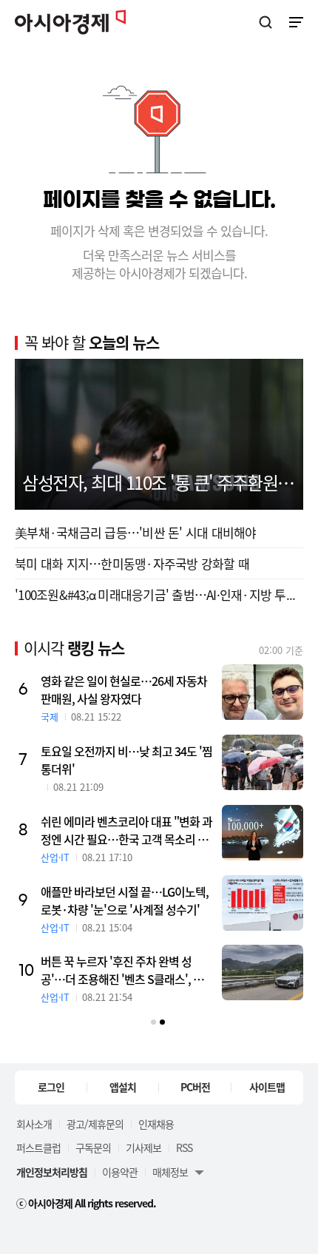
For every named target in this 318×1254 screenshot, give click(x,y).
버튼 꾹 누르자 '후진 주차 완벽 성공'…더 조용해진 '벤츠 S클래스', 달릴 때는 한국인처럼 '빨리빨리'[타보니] (127, 970)
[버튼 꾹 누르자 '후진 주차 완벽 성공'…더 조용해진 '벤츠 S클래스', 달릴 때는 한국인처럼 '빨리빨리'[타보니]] (262, 972)
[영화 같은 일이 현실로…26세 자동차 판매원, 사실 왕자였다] (262, 692)
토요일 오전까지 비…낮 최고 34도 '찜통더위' (126, 760)
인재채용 (156, 1123)
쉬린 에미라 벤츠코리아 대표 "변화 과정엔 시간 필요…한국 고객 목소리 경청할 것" (126, 830)
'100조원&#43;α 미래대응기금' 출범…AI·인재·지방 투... (155, 594)
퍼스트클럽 (38, 1147)
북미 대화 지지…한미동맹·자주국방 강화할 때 (132, 563)
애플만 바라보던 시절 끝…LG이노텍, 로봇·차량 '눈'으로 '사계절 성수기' (125, 900)
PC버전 (195, 1086)
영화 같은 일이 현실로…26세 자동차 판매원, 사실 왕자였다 (124, 689)
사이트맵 (267, 1086)
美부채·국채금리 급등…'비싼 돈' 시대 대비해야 (136, 532)
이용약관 (120, 1171)
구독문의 (93, 1147)
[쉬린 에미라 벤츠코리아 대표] (262, 832)
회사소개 (34, 1123)
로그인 (51, 1086)
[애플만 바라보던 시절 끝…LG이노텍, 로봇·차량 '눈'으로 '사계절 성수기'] (262, 903)
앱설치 (122, 1086)
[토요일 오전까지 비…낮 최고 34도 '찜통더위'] (262, 762)
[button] (153, 1022)
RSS (184, 1147)
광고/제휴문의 (95, 1123)
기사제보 (143, 1147)
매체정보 (170, 1171)
